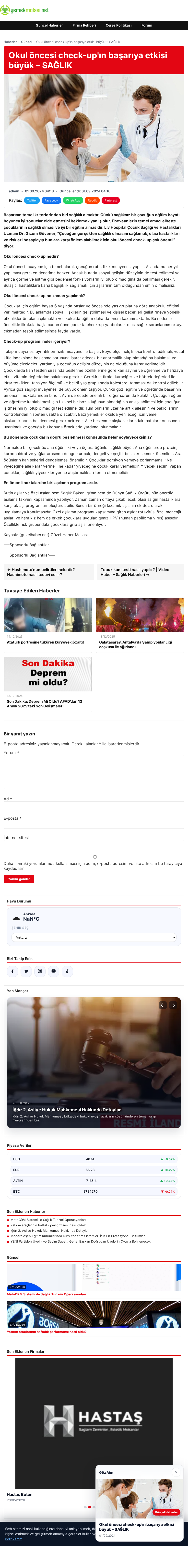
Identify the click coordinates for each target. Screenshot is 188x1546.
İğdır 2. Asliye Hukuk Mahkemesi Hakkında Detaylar (50, 1230)
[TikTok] (67, 971)
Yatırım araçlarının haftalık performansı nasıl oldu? (48, 1225)
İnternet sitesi (16, 837)
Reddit (92, 200)
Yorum (11, 752)
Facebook (51, 200)
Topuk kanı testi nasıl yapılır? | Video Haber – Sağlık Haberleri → (135, 572)
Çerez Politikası (119, 25)
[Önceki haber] (163, 1005)
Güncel (26, 42)
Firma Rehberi (84, 25)
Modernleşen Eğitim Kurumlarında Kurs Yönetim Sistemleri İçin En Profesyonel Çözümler (78, 1236)
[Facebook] (12, 971)
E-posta (13, 818)
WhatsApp (73, 200)
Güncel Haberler (49, 25)
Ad (8, 798)
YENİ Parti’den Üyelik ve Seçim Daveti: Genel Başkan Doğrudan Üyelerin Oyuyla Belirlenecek (81, 1241)
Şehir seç (20, 928)
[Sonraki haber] (173, 1005)
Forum (146, 25)
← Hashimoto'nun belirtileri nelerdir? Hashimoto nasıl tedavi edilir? (41, 572)
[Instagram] (40, 971)
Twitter (32, 200)
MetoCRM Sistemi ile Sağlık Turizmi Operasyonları (48, 1220)
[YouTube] (53, 971)
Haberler (10, 42)
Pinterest (111, 200)
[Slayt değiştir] (85, 1507)
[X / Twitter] (26, 971)
